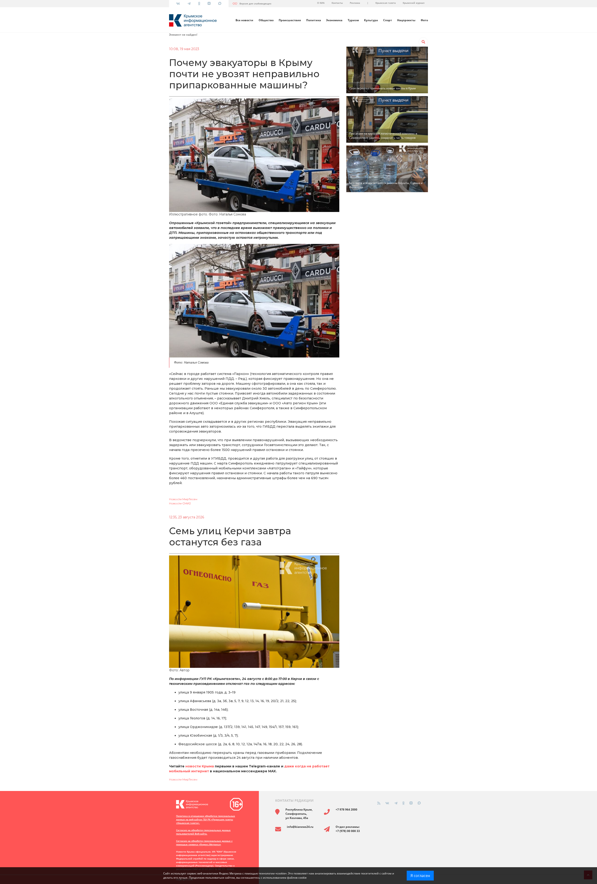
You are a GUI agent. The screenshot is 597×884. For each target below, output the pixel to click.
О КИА (321, 2)
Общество (266, 20)
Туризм (353, 20)
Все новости (244, 20)
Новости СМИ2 (180, 503)
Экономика (334, 20)
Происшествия (290, 20)
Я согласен (420, 875)
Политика (313, 20)
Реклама (355, 2)
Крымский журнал (413, 2)
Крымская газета (385, 2)
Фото (424, 20)
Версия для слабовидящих (255, 3)
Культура (371, 20)
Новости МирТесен (183, 499)
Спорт (387, 20)
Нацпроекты (406, 20)
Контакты (337, 2)
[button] (423, 42)
